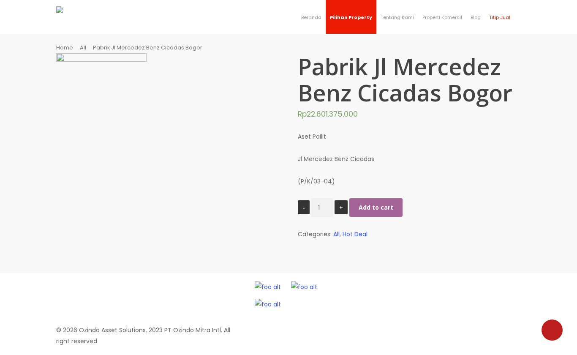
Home (64, 48)
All (83, 48)
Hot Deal (355, 234)
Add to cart (376, 207)
